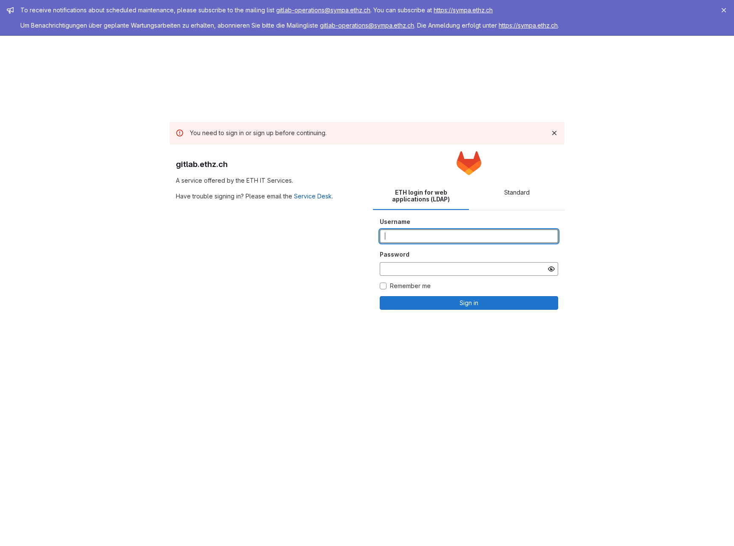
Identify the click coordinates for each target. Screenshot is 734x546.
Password (394, 254)
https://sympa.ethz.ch (463, 10)
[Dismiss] (554, 133)
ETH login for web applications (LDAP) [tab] (421, 196)
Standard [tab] (517, 192)
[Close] (724, 10)
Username (395, 221)
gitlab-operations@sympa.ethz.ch (323, 10)
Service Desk (313, 196)
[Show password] (551, 269)
